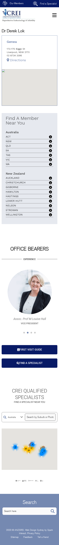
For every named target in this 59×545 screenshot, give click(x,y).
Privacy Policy (33, 533)
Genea (12, 42)
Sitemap (15, 537)
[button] (24, 332)
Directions (18, 60)
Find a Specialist (48, 3)
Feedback (28, 537)
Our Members (17, 3)
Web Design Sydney (34, 530)
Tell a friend (43, 537)
